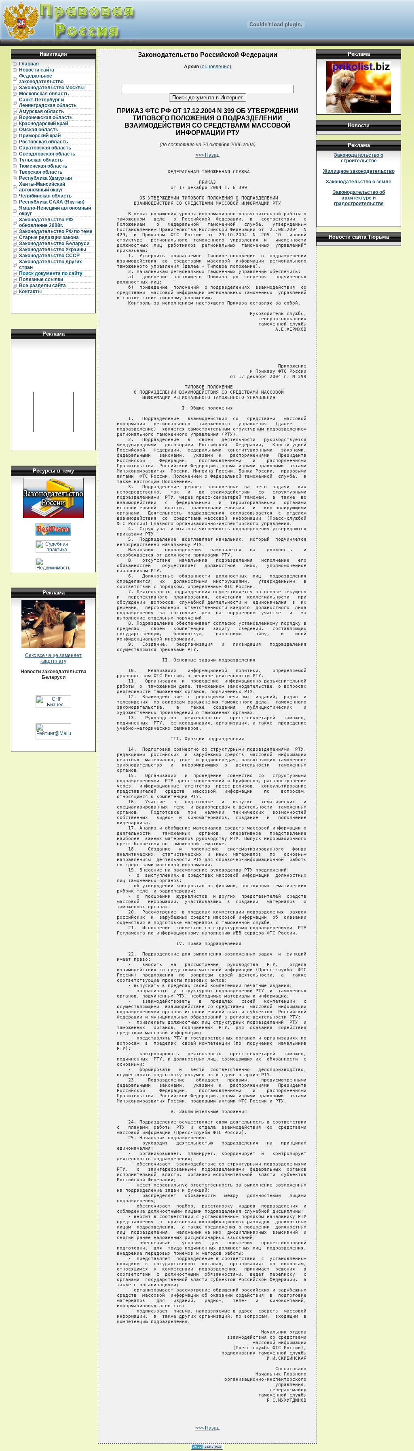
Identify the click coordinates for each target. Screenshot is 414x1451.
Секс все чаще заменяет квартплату (53, 658)
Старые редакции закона (49, 237)
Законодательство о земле (358, 182)
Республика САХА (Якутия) (51, 202)
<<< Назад (207, 155)
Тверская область (40, 172)
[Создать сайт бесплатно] (207, 1448)
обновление (216, 66)
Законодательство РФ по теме (56, 231)
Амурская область (41, 111)
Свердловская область (47, 154)
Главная (29, 64)
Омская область (38, 129)
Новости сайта (36, 70)
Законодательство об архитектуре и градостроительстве (359, 197)
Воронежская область (45, 117)
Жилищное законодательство (359, 171)
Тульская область (41, 160)
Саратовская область (45, 148)
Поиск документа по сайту (50, 273)
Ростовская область (43, 142)
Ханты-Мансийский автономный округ (42, 187)
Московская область (44, 94)
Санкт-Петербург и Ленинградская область (47, 102)
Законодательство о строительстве (358, 158)
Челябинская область (45, 196)
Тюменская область (43, 166)
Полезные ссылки (41, 279)
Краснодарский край (43, 123)
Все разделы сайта (42, 285)
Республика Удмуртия (45, 178)
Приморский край (40, 136)
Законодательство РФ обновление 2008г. (46, 222)
